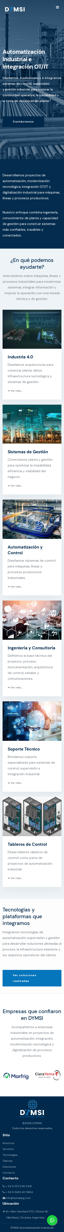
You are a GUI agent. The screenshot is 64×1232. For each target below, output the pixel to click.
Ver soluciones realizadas (25, 978)
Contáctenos (23, 121)
